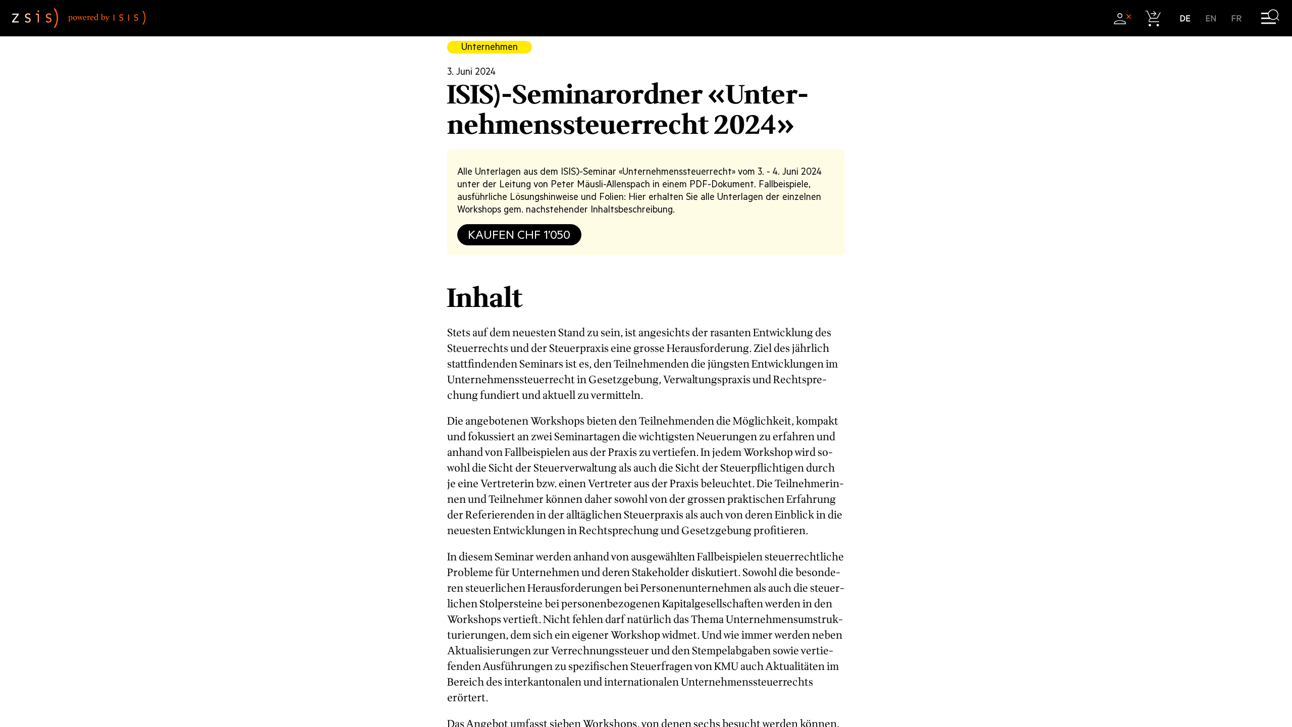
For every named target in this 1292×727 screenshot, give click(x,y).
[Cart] (1153, 18)
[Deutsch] (1185, 18)
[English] (1211, 18)
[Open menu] (1270, 18)
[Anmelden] (1122, 18)
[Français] (1237, 18)
